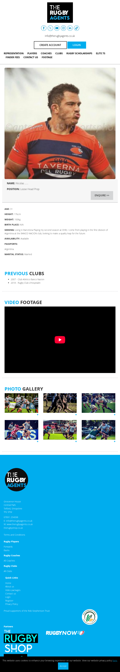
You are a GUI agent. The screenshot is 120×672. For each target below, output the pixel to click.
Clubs (59, 53)
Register (9, 600)
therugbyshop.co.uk (13, 527)
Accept (63, 665)
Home (8, 583)
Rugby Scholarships (79, 53)
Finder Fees (13, 57)
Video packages (12, 590)
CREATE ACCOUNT (50, 45)
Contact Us (30, 57)
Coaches (46, 53)
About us (9, 586)
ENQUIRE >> (102, 195)
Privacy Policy (11, 604)
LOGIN (77, 45)
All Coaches (9, 560)
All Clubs (8, 571)
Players (32, 53)
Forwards (8, 546)
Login (7, 596)
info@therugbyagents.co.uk (60, 36)
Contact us (10, 593)
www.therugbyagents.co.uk (20, 524)
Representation (14, 53)
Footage (47, 57)
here (115, 660)
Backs (7, 550)
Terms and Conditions (14, 534)
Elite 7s (100, 53)
